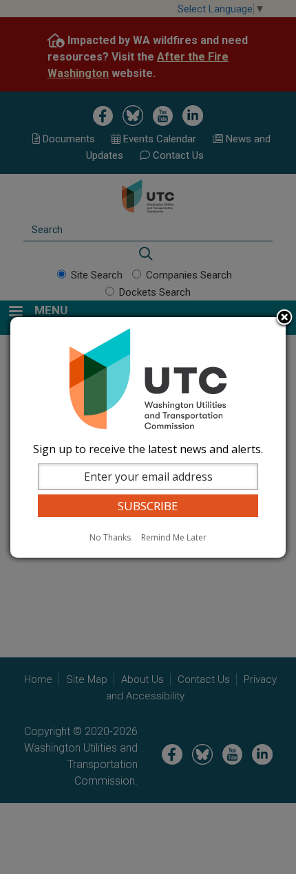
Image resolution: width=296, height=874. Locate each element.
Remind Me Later (174, 537)
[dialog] (148, 437)
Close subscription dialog (284, 318)
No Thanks (110, 537)
